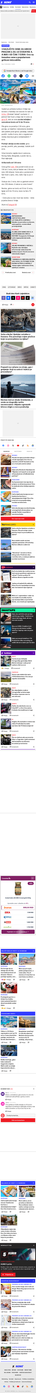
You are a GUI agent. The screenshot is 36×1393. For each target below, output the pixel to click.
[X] (13, 298)
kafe (13, 167)
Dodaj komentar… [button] (13, 1115)
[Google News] (32, 298)
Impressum (18, 1379)
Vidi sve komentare (18, 1120)
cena (4, 287)
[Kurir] (6, 2)
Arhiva (6, 1381)
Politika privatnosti (14, 1381)
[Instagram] (18, 298)
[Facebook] (8, 298)
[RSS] (27, 445)
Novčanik (11, 42)
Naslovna (4, 42)
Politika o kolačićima (28, 1379)
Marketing (5, 1379)
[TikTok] (28, 298)
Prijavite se (9, 1274)
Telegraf (11, 205)
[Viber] (4, 298)
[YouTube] (23, 298)
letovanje (11, 287)
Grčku (4, 114)
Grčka (26, 287)
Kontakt (11, 1379)
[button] (32, 64)
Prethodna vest (10, 272)
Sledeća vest (26, 272)
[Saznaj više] (33, 1245)
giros (3, 120)
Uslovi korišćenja (27, 1381)
